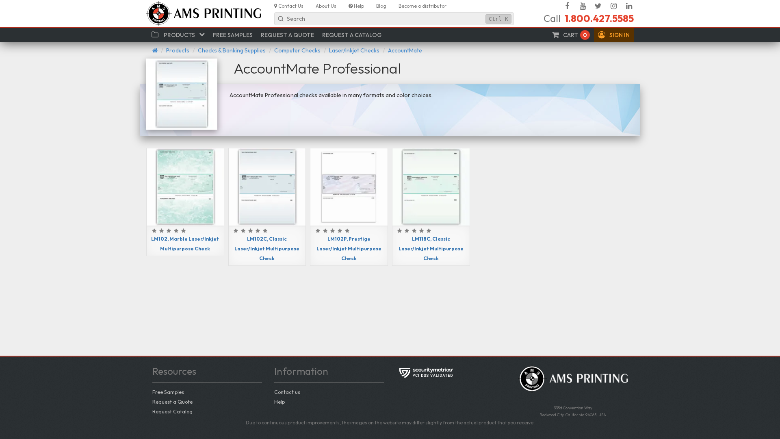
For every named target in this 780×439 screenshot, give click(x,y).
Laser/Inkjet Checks (354, 50)
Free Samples (168, 392)
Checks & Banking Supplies (232, 50)
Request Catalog (172, 411)
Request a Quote (172, 401)
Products (177, 50)
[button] (614, 35)
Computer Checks (297, 50)
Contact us (287, 392)
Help (279, 401)
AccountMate (405, 50)
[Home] (155, 50)
